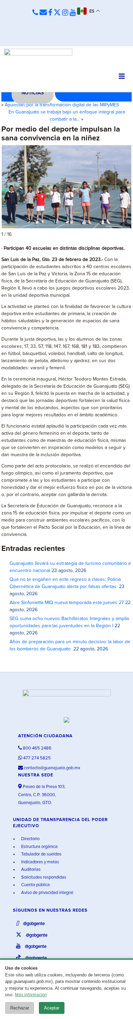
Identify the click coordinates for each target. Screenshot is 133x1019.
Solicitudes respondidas (43, 877)
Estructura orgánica (39, 847)
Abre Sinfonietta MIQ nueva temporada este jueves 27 (67, 602)
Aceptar (51, 1007)
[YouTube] (73, 13)
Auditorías (30, 869)
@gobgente (33, 924)
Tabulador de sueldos (40, 854)
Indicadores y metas (39, 862)
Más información (31, 995)
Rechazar (19, 1007)
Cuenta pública (35, 885)
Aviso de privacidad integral (46, 893)
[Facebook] (50, 13)
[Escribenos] (43, 13)
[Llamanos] (35, 13)
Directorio (30, 839)
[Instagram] (65, 13)
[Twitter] (57, 13)
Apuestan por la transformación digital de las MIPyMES (62, 105)
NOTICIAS (32, 93)
